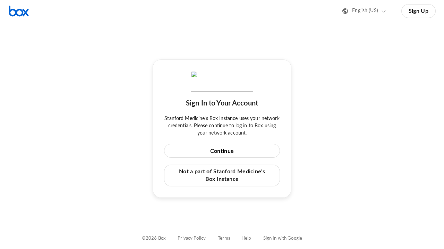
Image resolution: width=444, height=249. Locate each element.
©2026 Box (153, 238)
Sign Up (418, 11)
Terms (224, 238)
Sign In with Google (282, 238)
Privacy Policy (192, 238)
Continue (222, 151)
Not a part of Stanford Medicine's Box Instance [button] (222, 175)
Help (246, 238)
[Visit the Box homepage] (18, 11)
